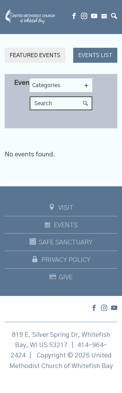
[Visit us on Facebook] (74, 16)
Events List (95, 55)
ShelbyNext (61, 382)
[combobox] (61, 85)
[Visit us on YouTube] (94, 16)
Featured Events (35, 55)
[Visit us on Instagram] (84, 16)
